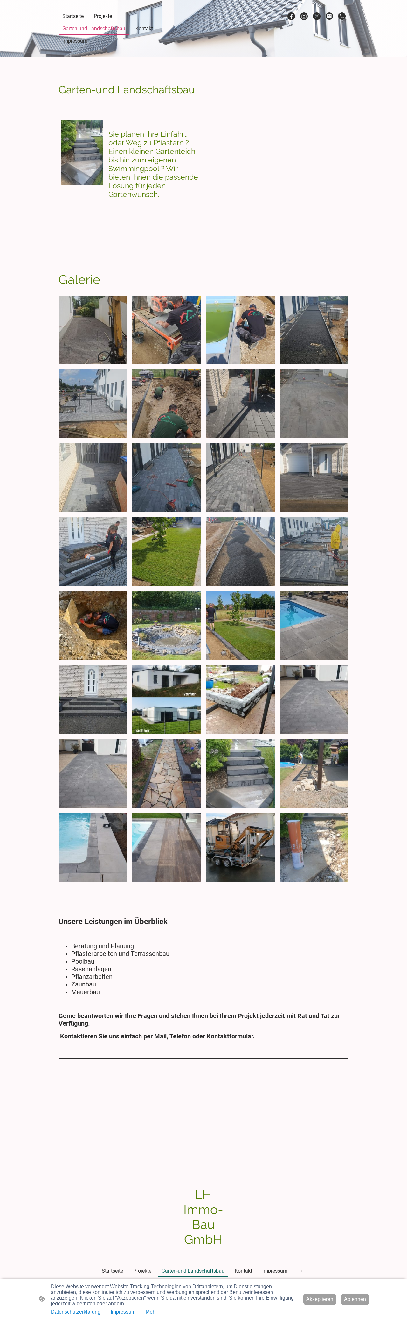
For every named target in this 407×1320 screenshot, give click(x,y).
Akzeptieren (319, 1299)
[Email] (329, 16)
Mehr (151, 1312)
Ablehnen (355, 1299)
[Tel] (342, 16)
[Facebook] (291, 16)
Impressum (123, 1312)
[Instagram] (304, 16)
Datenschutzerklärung (75, 1312)
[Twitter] (317, 16)
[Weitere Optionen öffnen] (100, 41)
